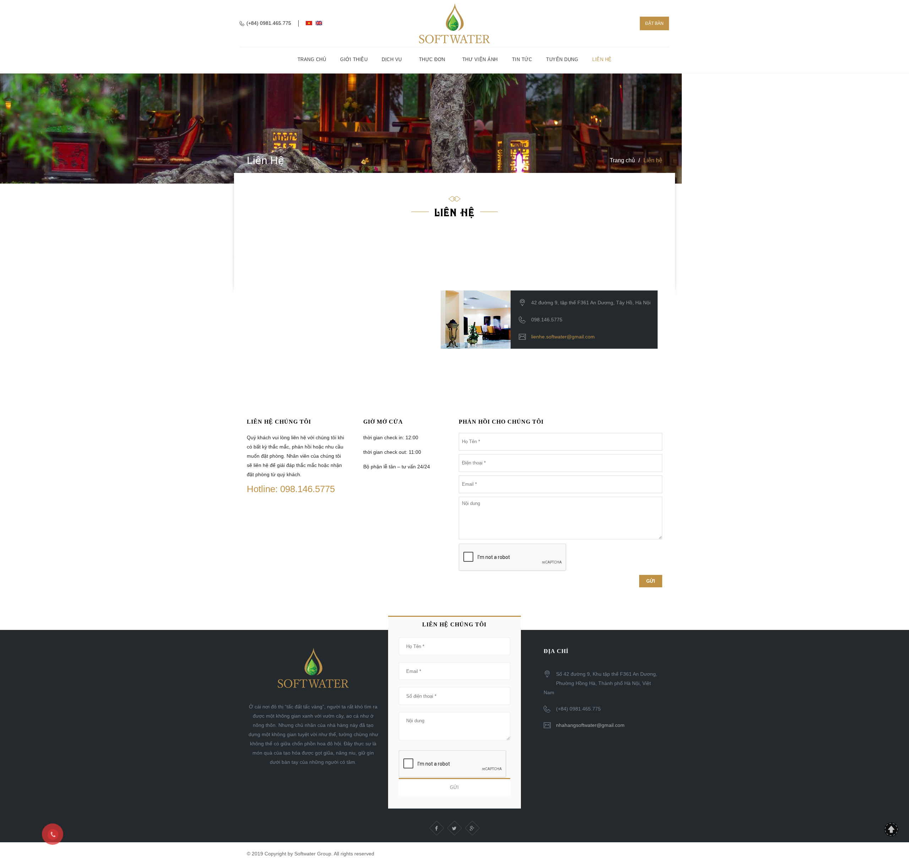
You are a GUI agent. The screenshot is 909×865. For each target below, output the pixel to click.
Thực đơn (432, 59)
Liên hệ (602, 59)
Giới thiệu (354, 59)
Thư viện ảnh (480, 59)
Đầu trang (891, 829)
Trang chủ (312, 59)
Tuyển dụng (562, 59)
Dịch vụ (392, 59)
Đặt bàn (654, 23)
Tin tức (522, 59)
